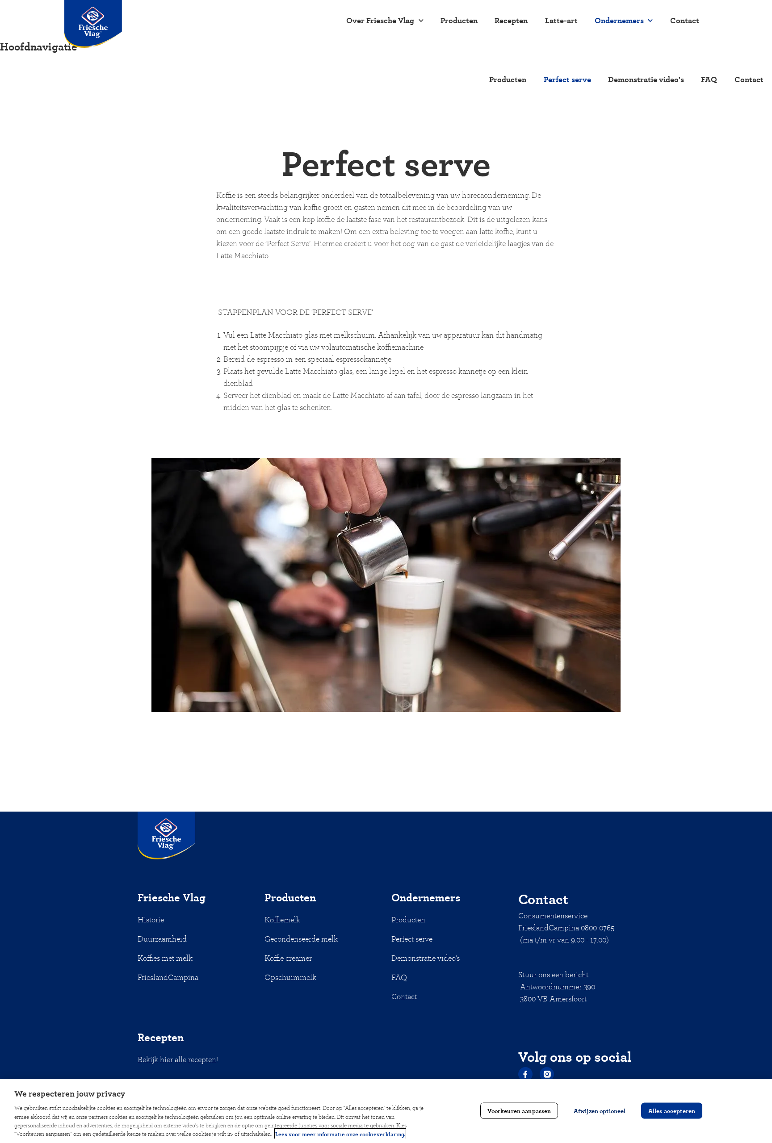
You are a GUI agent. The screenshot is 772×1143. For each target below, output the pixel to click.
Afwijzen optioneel (600, 1110)
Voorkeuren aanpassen (519, 1110)
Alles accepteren (671, 1110)
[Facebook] (525, 1074)
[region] (386, 1111)
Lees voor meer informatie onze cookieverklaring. (340, 1133)
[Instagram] (547, 1074)
